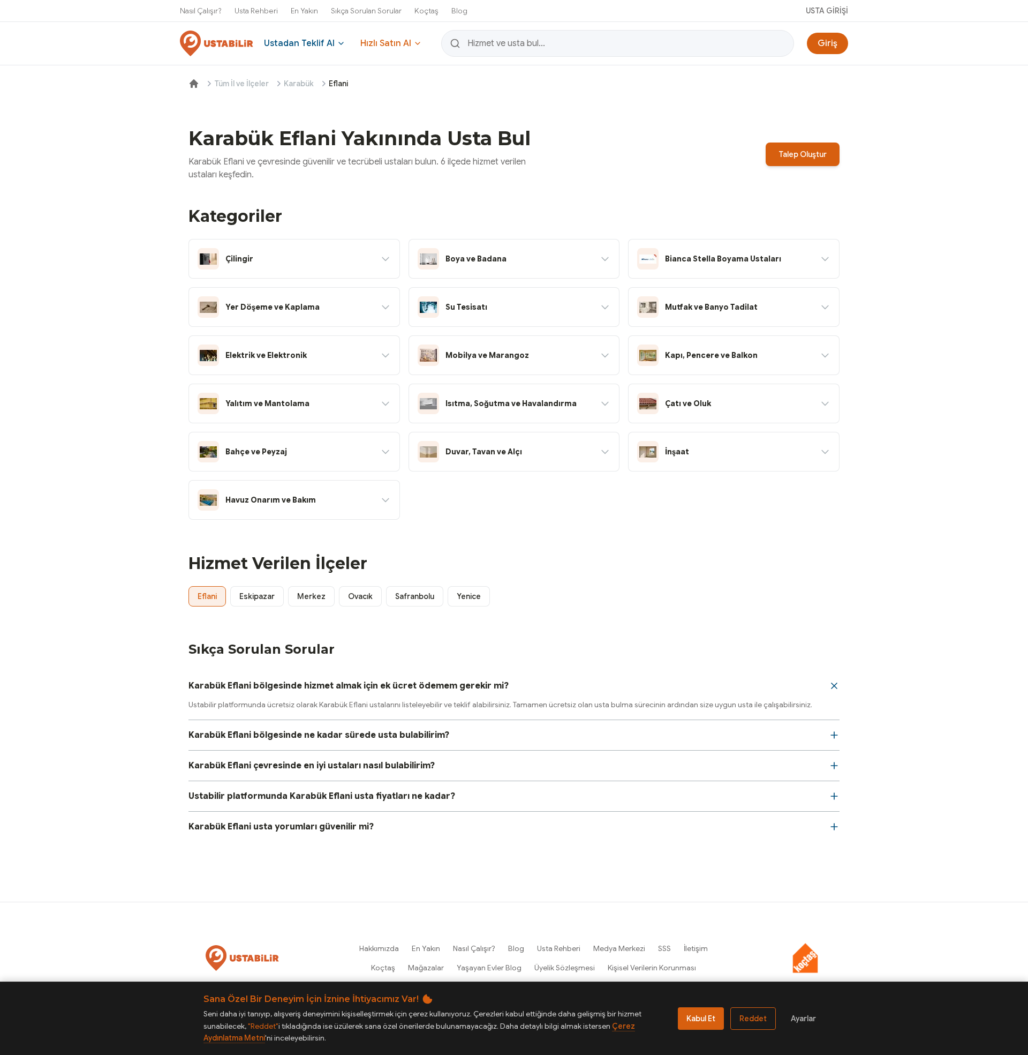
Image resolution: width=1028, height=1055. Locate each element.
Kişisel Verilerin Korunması (652, 967)
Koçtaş (426, 11)
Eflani (207, 596)
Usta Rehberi (256, 11)
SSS (664, 948)
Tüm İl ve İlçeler (241, 83)
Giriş (827, 43)
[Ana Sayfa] (193, 83)
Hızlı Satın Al (385, 43)
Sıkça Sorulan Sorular (366, 11)
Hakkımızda (379, 948)
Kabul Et (700, 1018)
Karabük (299, 83)
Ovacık (360, 596)
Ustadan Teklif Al (299, 43)
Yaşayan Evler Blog (489, 967)
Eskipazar (257, 596)
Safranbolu (414, 596)
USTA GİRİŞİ (827, 11)
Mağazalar (426, 967)
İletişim (696, 948)
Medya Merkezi (619, 948)
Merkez (311, 596)
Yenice (469, 596)
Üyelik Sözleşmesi (564, 967)
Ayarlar (803, 1018)
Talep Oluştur (802, 154)
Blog (459, 11)
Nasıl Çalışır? (201, 11)
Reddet (753, 1018)
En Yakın (304, 11)
